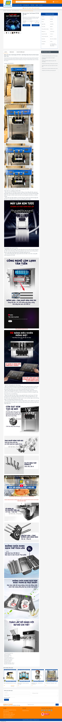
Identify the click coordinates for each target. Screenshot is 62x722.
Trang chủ (4, 10)
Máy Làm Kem (9, 10)
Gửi (57, 704)
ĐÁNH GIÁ (6, 699)
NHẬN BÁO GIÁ (26, 25)
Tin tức (40, 5)
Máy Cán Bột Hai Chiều (15, 10)
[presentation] (4, 678)
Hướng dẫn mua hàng (25, 710)
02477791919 (56, 1)
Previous (4, 33)
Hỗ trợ (32, 5)
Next (21, 33)
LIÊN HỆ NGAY (35, 25)
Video (37, 5)
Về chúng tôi (26, 5)
